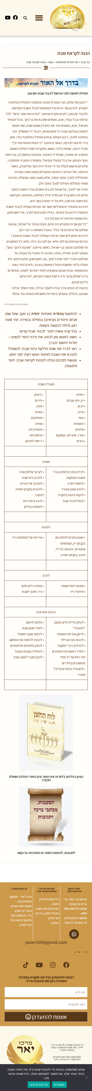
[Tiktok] (75, 952)
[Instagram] (83, 952)
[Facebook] (15, 17)
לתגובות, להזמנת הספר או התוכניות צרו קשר (46, 853)
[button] (39, 18)
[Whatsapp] (74, 934)
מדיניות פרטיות (39, 1084)
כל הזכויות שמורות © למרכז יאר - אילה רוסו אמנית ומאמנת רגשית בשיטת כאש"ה (67, 1047)
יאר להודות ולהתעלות (67, 62)
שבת (50, 62)
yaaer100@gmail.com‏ (46, 942)
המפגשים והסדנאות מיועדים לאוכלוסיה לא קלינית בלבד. (67, 1058)
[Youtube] (7, 17)
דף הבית (85, 62)
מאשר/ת (59, 1084)
